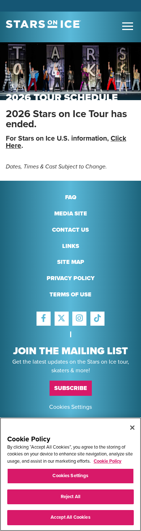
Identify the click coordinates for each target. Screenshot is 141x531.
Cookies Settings (70, 406)
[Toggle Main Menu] (127, 26)
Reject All (70, 497)
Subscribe (70, 388)
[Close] (132, 428)
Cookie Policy (107, 461)
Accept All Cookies (70, 517)
